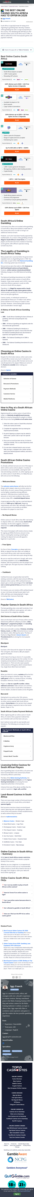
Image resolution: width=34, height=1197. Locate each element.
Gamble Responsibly (23, 1143)
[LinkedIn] (20, 977)
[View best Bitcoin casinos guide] (18, 143)
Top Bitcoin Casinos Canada (17, 1135)
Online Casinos (4, 6)
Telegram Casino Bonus (17, 1104)
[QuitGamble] (17, 1176)
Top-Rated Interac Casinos (17, 1130)
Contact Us (13, 1143)
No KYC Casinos (17, 1121)
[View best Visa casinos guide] (14, 79)
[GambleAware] (17, 1154)
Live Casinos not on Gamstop (17, 1116)
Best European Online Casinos (17, 1088)
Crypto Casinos (17, 1086)
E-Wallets (7, 741)
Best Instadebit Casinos (17, 1132)
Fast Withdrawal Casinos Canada (17, 1128)
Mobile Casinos (17, 1083)
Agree (17, 1194)
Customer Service (9, 394)
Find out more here (23, 1191)
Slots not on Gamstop (17, 1114)
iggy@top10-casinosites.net (11, 1037)
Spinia (8, 370)
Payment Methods (10, 389)
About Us (6, 1143)
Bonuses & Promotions (11, 384)
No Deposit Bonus (17, 1100)
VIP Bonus (17, 1102)
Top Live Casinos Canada (17, 1137)
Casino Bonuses (17, 1093)
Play (17, 90)
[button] (28, 64)
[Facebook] (13, 977)
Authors (6, 1145)
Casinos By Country (13, 6)
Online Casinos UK (17, 1109)
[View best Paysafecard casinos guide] (22, 79)
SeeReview (21, 64)
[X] (17, 977)
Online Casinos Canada (17, 1126)
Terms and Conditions (15, 1145)
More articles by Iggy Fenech (10, 1057)
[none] (28, 2)
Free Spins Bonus (17, 1097)
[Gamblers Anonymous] (17, 1168)
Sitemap (17, 1147)
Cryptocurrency (9, 746)
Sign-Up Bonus (17, 1095)
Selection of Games (10, 379)
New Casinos (17, 1081)
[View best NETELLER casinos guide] (26, 79)
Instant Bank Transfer (11, 756)
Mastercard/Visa (9, 736)
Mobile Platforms (9, 399)
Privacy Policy (27, 1145)
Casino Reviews (17, 1079)
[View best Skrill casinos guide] (18, 79)
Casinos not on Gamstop (17, 1111)
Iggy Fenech (6, 18)
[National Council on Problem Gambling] (17, 1160)
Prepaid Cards (8, 751)
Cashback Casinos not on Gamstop (17, 1118)
